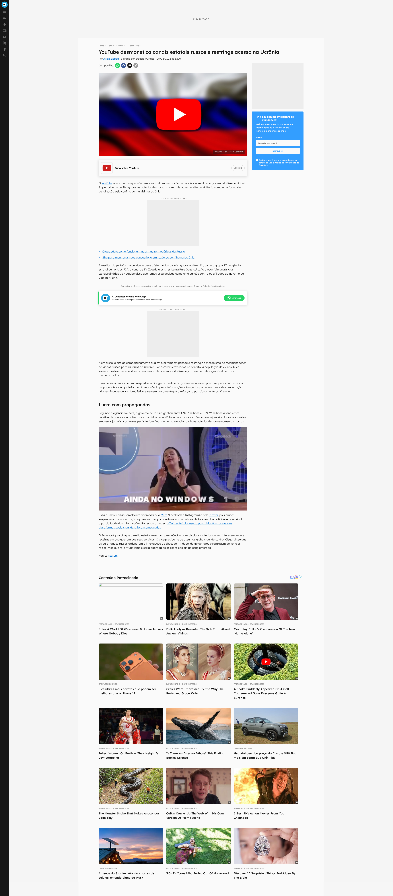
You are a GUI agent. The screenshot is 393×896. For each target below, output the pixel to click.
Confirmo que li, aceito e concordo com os (279, 162)
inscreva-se (278, 151)
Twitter (213, 515)
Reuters (113, 555)
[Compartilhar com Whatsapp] (117, 65)
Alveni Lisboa (111, 58)
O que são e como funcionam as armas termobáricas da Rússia (143, 251)
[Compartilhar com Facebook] (123, 65)
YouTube (107, 183)
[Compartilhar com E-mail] (129, 65)
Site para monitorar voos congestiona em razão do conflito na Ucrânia (148, 257)
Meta (164, 515)
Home (101, 46)
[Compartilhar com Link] (135, 65)
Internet (121, 46)
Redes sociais (134, 46)
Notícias (111, 46)
